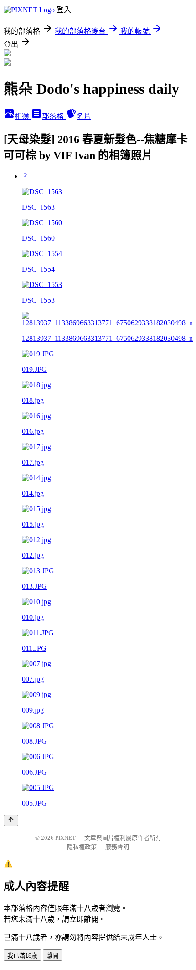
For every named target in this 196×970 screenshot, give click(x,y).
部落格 (54, 116)
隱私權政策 (82, 846)
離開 (52, 955)
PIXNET (65, 837)
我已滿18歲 (22, 955)
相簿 (23, 116)
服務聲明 (117, 846)
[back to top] (11, 820)
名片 (84, 116)
